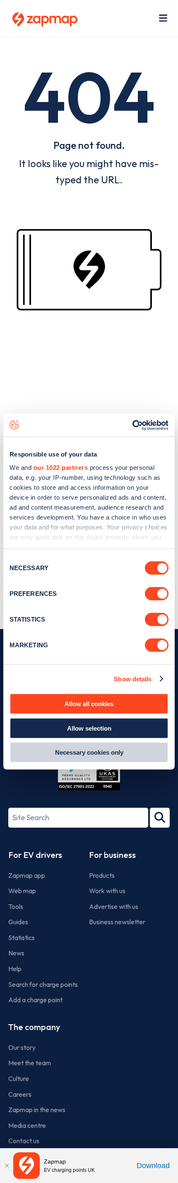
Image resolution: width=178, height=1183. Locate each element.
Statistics (21, 937)
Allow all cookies (89, 703)
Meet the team (29, 1063)
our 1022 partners (61, 467)
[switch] (156, 593)
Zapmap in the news (36, 1109)
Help (15, 968)
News (16, 953)
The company (34, 1027)
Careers (19, 1094)
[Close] (6, 1165)
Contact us (23, 1141)
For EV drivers (35, 855)
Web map (22, 891)
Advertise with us (113, 906)
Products (102, 875)
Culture (18, 1078)
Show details (133, 678)
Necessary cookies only (89, 752)
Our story (22, 1047)
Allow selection (89, 727)
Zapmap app (26, 875)
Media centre (27, 1125)
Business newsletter (117, 922)
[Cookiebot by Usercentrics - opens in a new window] (132, 425)
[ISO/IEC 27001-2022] (89, 770)
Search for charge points (43, 984)
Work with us (107, 891)
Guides (18, 922)
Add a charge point (35, 1000)
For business (112, 855)
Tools (15, 906)
